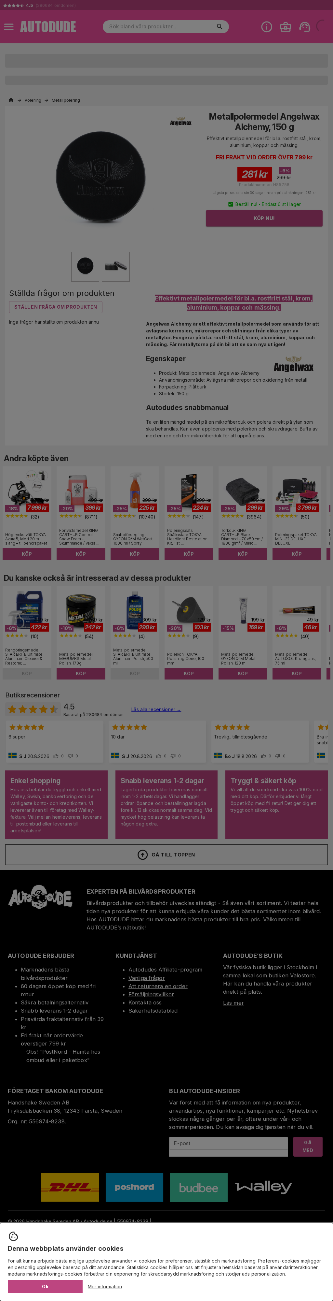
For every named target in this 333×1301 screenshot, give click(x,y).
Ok (45, 1286)
